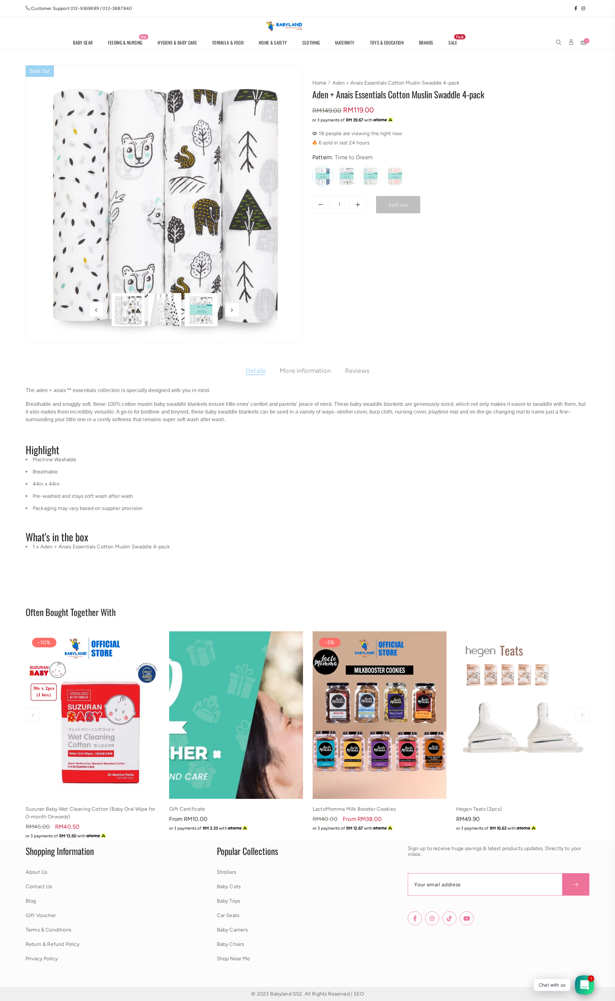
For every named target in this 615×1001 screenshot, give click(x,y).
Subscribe (575, 884)
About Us (36, 872)
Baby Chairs (230, 944)
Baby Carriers (232, 930)
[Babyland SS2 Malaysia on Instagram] (581, 8)
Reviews (357, 370)
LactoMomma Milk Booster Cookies (354, 809)
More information (305, 370)
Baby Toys (228, 901)
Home (319, 83)
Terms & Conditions (48, 930)
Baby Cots (229, 886)
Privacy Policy (42, 959)
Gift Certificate (187, 809)
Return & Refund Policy (53, 944)
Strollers (226, 872)
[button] (558, 43)
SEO (359, 994)
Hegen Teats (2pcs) (479, 809)
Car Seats (228, 915)
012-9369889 (84, 8)
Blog (31, 901)
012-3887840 (117, 8)
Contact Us (39, 886)
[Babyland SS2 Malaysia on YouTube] (587, 8)
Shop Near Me (233, 959)
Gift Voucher (41, 915)
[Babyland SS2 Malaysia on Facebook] (573, 8)
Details (256, 370)
